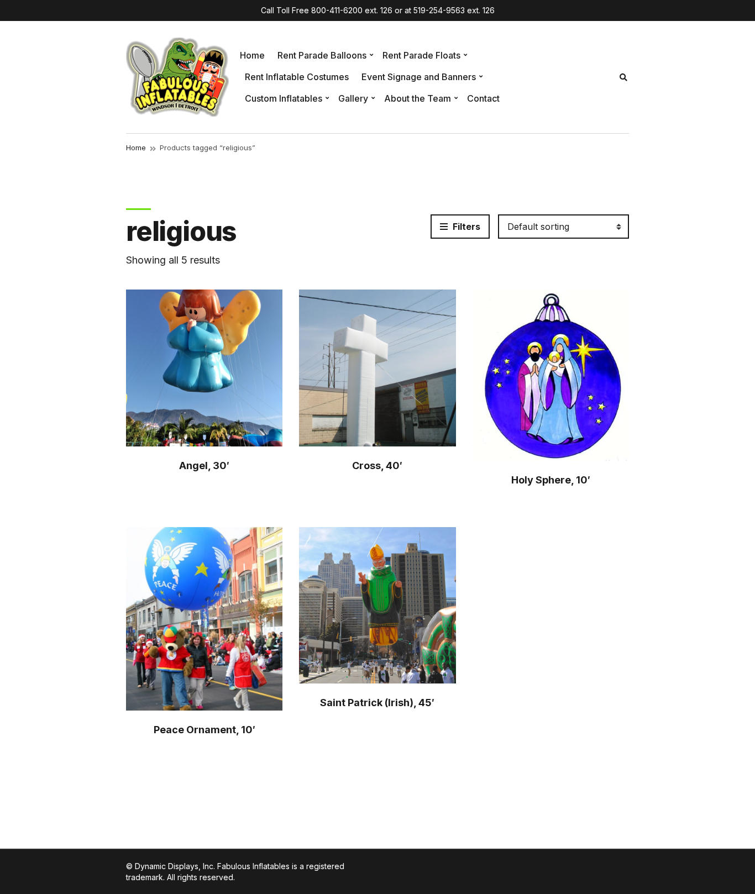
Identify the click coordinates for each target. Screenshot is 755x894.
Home (252, 55)
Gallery (353, 98)
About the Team (417, 98)
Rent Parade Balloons (321, 55)
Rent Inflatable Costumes (297, 76)
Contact (483, 98)
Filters (465, 226)
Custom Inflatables (283, 98)
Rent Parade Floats (421, 55)
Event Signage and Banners (418, 76)
